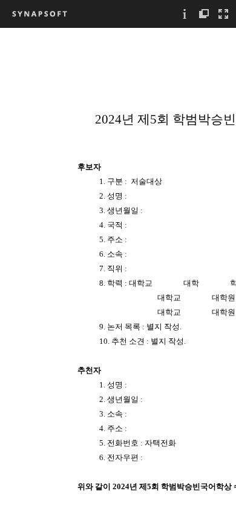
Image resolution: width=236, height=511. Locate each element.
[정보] (184, 13)
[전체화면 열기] (223, 13)
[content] (118, 269)
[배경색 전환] (204, 13)
